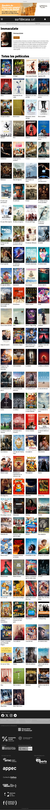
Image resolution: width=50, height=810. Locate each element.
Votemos (28, 685)
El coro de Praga (30, 222)
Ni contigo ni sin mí (6, 515)
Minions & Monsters (18, 495)
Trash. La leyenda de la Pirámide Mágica (5, 643)
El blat (27, 201)
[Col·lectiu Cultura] (10, 778)
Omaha (40, 515)
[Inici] (25, 19)
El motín (40, 243)
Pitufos (28, 534)
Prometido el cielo (31, 555)
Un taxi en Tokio (5, 664)
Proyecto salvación (43, 555)
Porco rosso (4, 555)
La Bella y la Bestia (43, 366)
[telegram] (15, 716)
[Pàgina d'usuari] (45, 19)
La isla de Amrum (43, 388)
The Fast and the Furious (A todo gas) (17, 620)
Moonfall (28, 495)
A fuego (15, 76)
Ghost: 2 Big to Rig (31, 325)
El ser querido (4, 264)
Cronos (28, 158)
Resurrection (4, 576)
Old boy (28, 515)
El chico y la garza (18, 222)
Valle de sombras (30, 664)
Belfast (3, 137)
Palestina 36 (4, 534)
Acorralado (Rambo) (31, 76)
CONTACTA (11, 720)
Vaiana (15, 664)
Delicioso (3, 180)
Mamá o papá (4, 473)
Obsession (16, 515)
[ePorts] (41, 761)
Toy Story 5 (29, 618)
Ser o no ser (4, 597)
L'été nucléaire (17, 366)
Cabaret (28, 137)
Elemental (16, 285)
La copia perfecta (30, 388)
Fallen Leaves (29, 304)
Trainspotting (42, 618)
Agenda (37, 23)
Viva (2, 685)
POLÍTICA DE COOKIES (43, 720)
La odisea (15, 409)
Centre (25, 25)
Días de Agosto (17, 180)
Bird (14, 137)
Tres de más (29, 641)
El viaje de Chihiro (5, 285)
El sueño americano (31, 264)
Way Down (4, 706)
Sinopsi (16, 37)
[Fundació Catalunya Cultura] (10, 803)
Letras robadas (30, 431)
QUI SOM (3, 720)
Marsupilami (29, 473)
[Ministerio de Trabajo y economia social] (25, 749)
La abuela (28, 366)
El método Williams (31, 243)
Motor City (41, 495)
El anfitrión (16, 201)
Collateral (3, 158)
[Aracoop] (9, 739)
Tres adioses (16, 641)
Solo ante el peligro (18, 597)
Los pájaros (29, 452)
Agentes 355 (41, 76)
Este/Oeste (16, 304)
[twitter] (6, 716)
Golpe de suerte (5, 345)
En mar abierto (42, 285)
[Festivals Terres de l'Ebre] (10, 795)
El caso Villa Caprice (6, 222)
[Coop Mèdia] (10, 786)
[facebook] (2, 716)
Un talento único (42, 641)
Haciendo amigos (18, 345)
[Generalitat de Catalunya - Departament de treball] (9, 749)
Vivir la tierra (16, 685)
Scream (40, 576)
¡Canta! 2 (3, 76)
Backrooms (16, 116)
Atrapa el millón (5, 116)
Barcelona (45, 25)
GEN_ (14, 325)
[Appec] (10, 769)
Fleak (39, 304)
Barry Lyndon (41, 116)
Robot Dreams (17, 576)
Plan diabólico (42, 534)
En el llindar (29, 285)
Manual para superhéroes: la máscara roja (17, 474)
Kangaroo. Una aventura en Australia (5, 367)
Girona (15, 25)
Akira (2, 95)
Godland (40, 325)
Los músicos (4, 452)
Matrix (40, 473)
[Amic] (10, 761)
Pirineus (35, 25)
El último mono (42, 264)
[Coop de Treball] (25, 739)
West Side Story (17, 706)
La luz (2, 409)
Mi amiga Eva (4, 495)
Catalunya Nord (5, 25)
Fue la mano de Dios (6, 325)
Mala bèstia (41, 452)
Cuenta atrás (41, 158)
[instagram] (11, 716)
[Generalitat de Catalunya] (25, 731)
